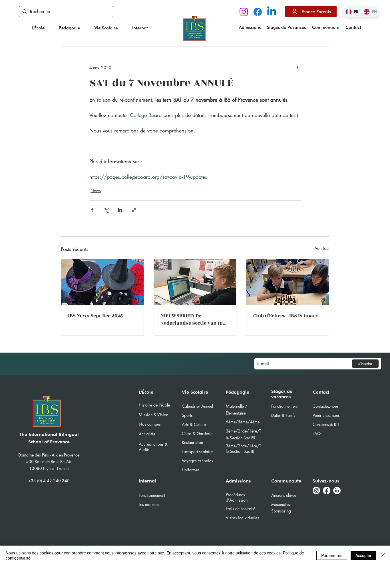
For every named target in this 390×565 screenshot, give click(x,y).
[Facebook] (257, 11)
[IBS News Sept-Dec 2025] (102, 282)
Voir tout (322, 248)
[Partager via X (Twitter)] (106, 210)
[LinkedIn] (337, 490)
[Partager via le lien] (134, 210)
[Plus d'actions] (297, 67)
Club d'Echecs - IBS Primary (285, 315)
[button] (38, 28)
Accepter (363, 555)
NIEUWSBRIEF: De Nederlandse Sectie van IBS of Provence (193, 319)
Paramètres (331, 555)
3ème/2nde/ (237, 446)
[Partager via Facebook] (92, 210)
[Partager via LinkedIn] (120, 210)
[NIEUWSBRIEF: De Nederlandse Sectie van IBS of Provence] (195, 282)
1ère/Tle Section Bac (243, 448)
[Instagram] (243, 11)
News (96, 190)
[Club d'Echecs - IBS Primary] (287, 282)
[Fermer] (383, 555)
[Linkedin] (271, 11)
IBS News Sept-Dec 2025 (95, 315)
